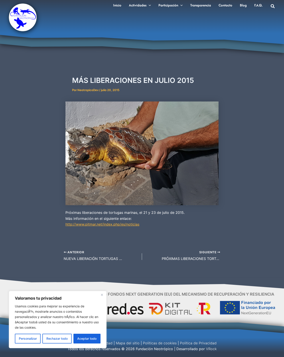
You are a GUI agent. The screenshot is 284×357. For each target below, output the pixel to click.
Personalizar (28, 338)
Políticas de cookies (160, 343)
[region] (57, 319)
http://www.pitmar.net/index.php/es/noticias (102, 224)
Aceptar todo (87, 338)
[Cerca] (102, 294)
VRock (211, 349)
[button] (148, 5)
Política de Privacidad (198, 343)
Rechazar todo (57, 338)
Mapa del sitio (128, 343)
